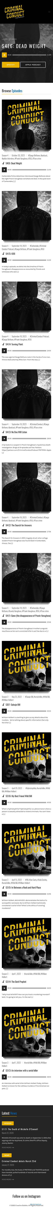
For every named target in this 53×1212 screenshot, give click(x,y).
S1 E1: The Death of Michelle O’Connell (20, 1129)
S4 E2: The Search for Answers (19, 525)
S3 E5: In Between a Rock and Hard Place (23, 887)
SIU (30, 158)
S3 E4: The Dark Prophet (16, 981)
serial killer (38, 696)
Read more (6, 1147)
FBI (27, 879)
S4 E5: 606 (10, 253)
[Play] (4, 54)
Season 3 (5, 696)
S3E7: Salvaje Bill (13, 704)
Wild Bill (47, 696)
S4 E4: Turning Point (14, 344)
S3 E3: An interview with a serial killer (22, 1070)
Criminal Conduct (37, 424)
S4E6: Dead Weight (24, 45)
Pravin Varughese (22, 158)
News (6, 1155)
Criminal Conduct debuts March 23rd (19, 1161)
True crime (37, 158)
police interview (8, 158)
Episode (7, 1123)
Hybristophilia (31, 788)
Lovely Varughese (15, 611)
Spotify (11, 65)
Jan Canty (33, 879)
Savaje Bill (29, 696)
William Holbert (8, 699)
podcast (44, 155)
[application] (26, 54)
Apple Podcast (33, 65)
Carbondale (35, 245)
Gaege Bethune (34, 155)
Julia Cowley (42, 879)
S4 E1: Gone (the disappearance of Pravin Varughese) (28, 615)
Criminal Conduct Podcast (40, 336)
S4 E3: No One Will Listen (16, 432)
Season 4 (5, 155)
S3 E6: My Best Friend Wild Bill (19, 796)
